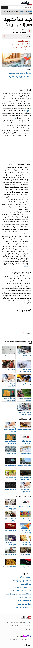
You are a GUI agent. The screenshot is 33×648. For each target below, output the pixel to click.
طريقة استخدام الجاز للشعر (23, 587)
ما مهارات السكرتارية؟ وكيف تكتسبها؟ (19, 76)
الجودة (13, 285)
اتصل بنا (28, 629)
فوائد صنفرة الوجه (25, 597)
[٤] (22, 266)
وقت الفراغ (12, 118)
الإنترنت (26, 266)
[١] (4, 135)
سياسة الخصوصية (25, 622)
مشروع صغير (27, 110)
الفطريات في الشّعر (25, 577)
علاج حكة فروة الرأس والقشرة (22, 581)
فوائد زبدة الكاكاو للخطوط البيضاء (21, 590)
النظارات (17, 184)
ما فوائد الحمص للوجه (24, 601)
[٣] (15, 234)
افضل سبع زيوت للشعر (24, 604)
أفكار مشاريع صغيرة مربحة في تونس (20, 73)
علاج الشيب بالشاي (25, 584)
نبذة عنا (28, 625)
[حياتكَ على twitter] (29, 645)
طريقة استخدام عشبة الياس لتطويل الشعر (18, 594)
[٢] (17, 209)
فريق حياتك (14, 625)
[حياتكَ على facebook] (26, 645)
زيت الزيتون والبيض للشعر (23, 607)
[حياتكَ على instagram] (24, 645)
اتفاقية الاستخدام (12, 622)
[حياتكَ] (26, 3)
